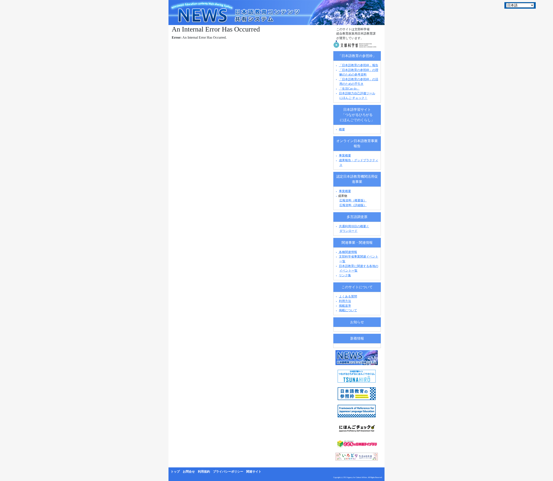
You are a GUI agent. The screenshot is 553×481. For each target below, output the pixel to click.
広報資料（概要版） (353, 200)
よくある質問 (348, 296)
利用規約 (204, 471)
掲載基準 (345, 305)
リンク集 (345, 275)
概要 (342, 129)
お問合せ (189, 471)
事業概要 (345, 155)
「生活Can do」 (349, 88)
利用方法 (345, 301)
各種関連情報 (347, 252)
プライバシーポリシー (228, 471)
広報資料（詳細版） (353, 205)
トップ (175, 471)
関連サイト (253, 471)
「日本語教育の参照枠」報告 (358, 65)
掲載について (348, 310)
